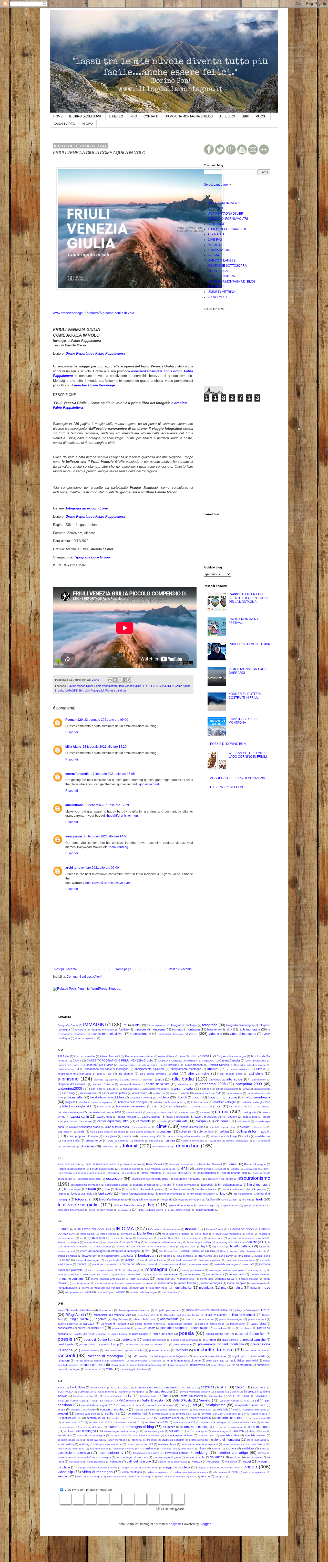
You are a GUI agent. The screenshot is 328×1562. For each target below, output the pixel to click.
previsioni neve (90, 1350)
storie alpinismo (199, 1439)
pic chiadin (246, 1328)
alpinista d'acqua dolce (123, 1079)
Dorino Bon (215, 245)
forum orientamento (170, 1193)
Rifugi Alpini (74, 1315)
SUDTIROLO (65, 1391)
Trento (166, 1396)
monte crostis (139, 1278)
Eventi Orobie (132, 1164)
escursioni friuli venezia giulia (150, 1178)
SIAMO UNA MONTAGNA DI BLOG (189, 116)
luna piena (244, 1255)
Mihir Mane (73, 746)
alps (161, 1079)
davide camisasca (237, 1140)
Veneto (204, 1400)
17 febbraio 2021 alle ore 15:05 (113, 774)
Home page (123, 969)
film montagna (72, 1189)
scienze (75, 1409)
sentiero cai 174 (261, 1413)
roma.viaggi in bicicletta (133, 1369)
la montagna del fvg (199, 1242)
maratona (98, 1264)
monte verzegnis (211, 1283)
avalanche (159, 1093)
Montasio (126, 1233)
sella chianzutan (202, 1409)
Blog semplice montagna (231, 1056)
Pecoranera (106, 1310)
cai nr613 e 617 (239, 1106)
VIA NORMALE (218, 297)
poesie (65, 1339)
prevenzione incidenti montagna (221, 1344)
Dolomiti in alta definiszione (250, 1065)
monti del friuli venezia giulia (111, 1287)
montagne (171, 1274)
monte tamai (165, 1283)
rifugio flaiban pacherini (243, 1360)
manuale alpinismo (210, 1260)
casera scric (250, 1116)
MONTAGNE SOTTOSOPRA (227, 265)
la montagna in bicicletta (230, 1242)
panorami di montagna (115, 1323)
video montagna (132, 1472)
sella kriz (222, 1409)
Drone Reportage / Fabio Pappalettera (95, 353)
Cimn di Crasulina (255, 1060)
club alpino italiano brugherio (107, 1131)
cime (161, 1126)
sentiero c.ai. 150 (212, 1413)
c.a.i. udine (173, 1106)
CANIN (77, 1060)
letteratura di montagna (125, 1251)
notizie (121, 1292)
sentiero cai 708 (96, 1417)
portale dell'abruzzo (154, 1339)
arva (246, 1088)
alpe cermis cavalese (153, 1073)
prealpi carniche (254, 1339)
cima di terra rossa (117, 1126)
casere (87, 1121)
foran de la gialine (152, 1189)
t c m (129, 1444)
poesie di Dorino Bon (98, 1339)
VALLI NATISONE (239, 1396)
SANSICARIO (98, 1387)
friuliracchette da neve (128, 1205)
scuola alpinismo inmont (174, 1409)
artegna (206, 1088)
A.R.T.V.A (63, 1056)
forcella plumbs (256, 1189)
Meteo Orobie (108, 1233)
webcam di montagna (89, 1476)
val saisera (75, 1461)
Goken (235, 1168)
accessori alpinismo (238, 1069)
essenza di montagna (146, 1184)
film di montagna (258, 1184)
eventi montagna (186, 1184)
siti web (174, 1431)
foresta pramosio (81, 1193)
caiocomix (260, 1106)
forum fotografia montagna (137, 1193)
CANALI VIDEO (64, 124)
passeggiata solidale (180, 1323)
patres (82, 1327)
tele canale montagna (71, 1448)
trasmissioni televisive (171, 1034)
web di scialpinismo (254, 1472)
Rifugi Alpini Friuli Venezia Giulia (112, 1314)
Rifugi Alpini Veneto (148, 1315)
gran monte (106, 1209)
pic (233, 1328)
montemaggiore (67, 1287)
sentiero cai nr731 (184, 1422)
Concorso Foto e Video (98, 1064)
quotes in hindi (149, 784)
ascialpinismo (262, 1088)
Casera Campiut (229, 1060)
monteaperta (258, 1283)
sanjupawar (73, 836)
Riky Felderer (120, 1319)
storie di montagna (227, 1439)
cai (219, 1106)
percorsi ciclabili (121, 1328)
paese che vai (205, 1319)
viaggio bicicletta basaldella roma (97, 1467)
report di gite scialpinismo (109, 1360)
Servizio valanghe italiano (194, 1391)
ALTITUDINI (216, 224)
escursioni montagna (187, 1178)
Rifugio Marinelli (243, 1315)
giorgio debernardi (255, 1205)
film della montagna (230, 1184)
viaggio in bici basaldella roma (140, 1467)
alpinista (99, 1079)
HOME (58, 116)
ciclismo (221, 1121)
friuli (259, 1199)
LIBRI (245, 116)
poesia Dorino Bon (217, 1333)
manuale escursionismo (241, 1260)
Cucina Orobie (127, 1065)
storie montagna (256, 1439)
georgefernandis (77, 774)
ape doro (112, 1088)
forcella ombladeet (206, 1189)
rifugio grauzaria (94, 1365)
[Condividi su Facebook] (124, 680)
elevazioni (113, 1173)
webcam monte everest (171, 1476)
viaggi (246, 1461)
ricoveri (156, 1360)
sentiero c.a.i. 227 (186, 1413)
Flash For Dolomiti (210, 1164)
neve (266, 1287)
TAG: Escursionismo (110, 1396)
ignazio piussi (97, 1238)
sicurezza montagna (231, 1427)
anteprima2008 (70, 1088)
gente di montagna (181, 1205)
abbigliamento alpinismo (149, 1068)
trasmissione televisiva (106, 1034)
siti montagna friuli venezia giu (121, 1431)
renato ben (82, 1360)
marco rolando (149, 1264)
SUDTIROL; (259, 1387)
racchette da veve (255, 1350)
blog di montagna (222, 1097)
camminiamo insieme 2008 (104, 1112)
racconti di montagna (105, 1356)
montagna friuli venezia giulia (226, 1270)
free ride (246, 1199)
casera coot (104, 1116)
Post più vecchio (180, 969)
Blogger (205, 1524)
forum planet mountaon (201, 1193)
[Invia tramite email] (110, 680)
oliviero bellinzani (144, 1319)
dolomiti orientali (161, 1146)
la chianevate (111, 1242)
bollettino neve (200, 1102)
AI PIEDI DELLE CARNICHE (227, 229)
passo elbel (237, 1323)
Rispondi (71, 732)
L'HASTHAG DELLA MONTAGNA (242, 720)
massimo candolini (174, 1264)
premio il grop (110, 1344)
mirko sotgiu (133, 1270)
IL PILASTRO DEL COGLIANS (92, 1229)
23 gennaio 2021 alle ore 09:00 (106, 720)
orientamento (169, 1319)
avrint (185, 1093)
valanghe (115, 1461)
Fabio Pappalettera (106, 685)
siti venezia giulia (154, 1431)
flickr (118, 1189)
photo (151, 1327)
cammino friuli (134, 1112)
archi (69, 867)
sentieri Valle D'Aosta (87, 1413)
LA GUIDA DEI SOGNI (241, 1229)
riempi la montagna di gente (183, 1360)
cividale (244, 1126)
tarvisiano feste (167, 1444)
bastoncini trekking (141, 1097)
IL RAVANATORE (219, 250)
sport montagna (117, 1439)
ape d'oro (96, 1088)
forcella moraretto (179, 1189)
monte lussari (226, 1278)
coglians (165, 1131)
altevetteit (215, 1079)
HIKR (267, 1168)
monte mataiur (249, 1278)
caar (209, 1106)
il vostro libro (165, 1238)
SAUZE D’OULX (120, 1387)
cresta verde (94, 1140)
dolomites (88, 1146)
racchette (182, 1350)
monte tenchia (187, 1283)
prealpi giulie (65, 1344)
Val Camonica (127, 1400)
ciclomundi (243, 1121)
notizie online (170, 1292)
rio (229, 1365)
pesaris (139, 1328)
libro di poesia (228, 1251)
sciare (61, 1409)
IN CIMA (87, 124)
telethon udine (99, 1448)
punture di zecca (159, 1350)
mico (91, 1270)
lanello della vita (241, 1246)
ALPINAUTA (216, 234)
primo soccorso (112, 1350)
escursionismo (254, 1178)
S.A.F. (61, 1387)
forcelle (62, 1193)
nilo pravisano (73, 1292)
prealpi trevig (87, 1344)
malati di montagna (87, 1260)
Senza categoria (160, 1391)
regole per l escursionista (248, 1356)
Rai (124, 1025)
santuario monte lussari (160, 1405)
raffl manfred (140, 1356)
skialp (252, 1431)
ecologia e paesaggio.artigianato (82, 1173)
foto (137, 1025)
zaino (193, 1476)
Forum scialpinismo (102, 1168)
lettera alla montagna (93, 1251)
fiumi (107, 1189)
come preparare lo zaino (82, 1136)
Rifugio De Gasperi (215, 1314)
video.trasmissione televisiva (191, 1472)
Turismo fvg (216, 1396)
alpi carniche (198, 1073)
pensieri (97, 1328)
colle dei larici (205, 1131)
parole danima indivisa (148, 1323)
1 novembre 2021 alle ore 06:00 (96, 867)
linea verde (214, 1029)
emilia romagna (151, 1172)
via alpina (231, 1461)
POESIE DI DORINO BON (228, 744)
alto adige (234, 1079)
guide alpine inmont (179, 1209)
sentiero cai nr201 (259, 1418)
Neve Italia (201, 1233)
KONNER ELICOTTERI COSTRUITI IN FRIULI (245, 695)
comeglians (110, 1136)
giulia (92, 1209)
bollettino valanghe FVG (256, 1102)
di (254, 1140)
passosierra (65, 1327)
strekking (84, 1444)
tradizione (248, 1448)
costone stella (71, 1140)
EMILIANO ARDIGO (69, 1164)
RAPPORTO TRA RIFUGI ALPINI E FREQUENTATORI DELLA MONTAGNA (248, 598)
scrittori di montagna (114, 1409)
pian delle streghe (173, 1328)
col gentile (185, 1131)
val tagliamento (96, 1461)
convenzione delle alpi (223, 1136)
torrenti (216, 1448)
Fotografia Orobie (68, 1025)
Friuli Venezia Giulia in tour (161, 1168)
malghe (129, 1259)
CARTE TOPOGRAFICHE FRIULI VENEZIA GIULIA (120, 1060)
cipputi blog (228, 1127)
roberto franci (93, 1369)
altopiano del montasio (72, 1084)
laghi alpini (218, 1246)
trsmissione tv (66, 1457)
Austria (204, 1056)
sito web (238, 1431)
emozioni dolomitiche (179, 1173)
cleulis (81, 1131)
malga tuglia (112, 1260)
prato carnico (230, 1339)
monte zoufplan (236, 1283)
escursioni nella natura (219, 1178)
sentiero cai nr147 (200, 1417)
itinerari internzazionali (253, 1238)
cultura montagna (193, 1140)
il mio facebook (123, 1238)
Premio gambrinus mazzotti (134, 1310)
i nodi (249, 1233)
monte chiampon (260, 1274)
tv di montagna (102, 1457)
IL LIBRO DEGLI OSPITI (85, 116)
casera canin (79, 1116)
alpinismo (68, 1079)
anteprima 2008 (212, 1084)
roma (109, 1369)
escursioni (114, 1178)
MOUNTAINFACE (220, 271)
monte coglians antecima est (108, 1278)
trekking (201, 1452)
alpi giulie (256, 1073)
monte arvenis (192, 1274)
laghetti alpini (188, 1246)
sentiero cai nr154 (229, 1418)
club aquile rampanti (142, 1131)
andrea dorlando (130, 1084)
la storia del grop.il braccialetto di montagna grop (145, 1246)
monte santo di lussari (140, 1283)
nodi (88, 1292)
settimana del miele (91, 1427)
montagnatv (154, 1274)
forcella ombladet (232, 1189)
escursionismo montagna (85, 1184)
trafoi (263, 1448)
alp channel (125, 1073)
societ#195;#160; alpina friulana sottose (135, 1435)
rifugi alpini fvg (215, 1360)
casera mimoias (127, 1116)
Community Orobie (68, 1065)
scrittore (89, 1409)
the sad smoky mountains (178, 1448)
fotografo (80, 1029)
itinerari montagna (68, 1242)
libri (81, 690)
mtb (223, 1287)
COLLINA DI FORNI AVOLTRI (228, 219)
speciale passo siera (70, 1439)
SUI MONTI (215, 286)
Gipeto (222, 1168)
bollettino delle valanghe (133, 1102)
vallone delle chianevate (172, 1461)
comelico (128, 1136)
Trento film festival (191, 1395)
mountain (138, 1287)
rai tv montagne (249, 1029)
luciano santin (225, 1255)
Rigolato (100, 1319)
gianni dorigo (206, 1205)
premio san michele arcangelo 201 (146, 1344)
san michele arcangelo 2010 (98, 1405)
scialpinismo (215, 1405)
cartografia (249, 1112)
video (193, 1034)
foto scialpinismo (156, 1025)
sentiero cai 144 (237, 1413)
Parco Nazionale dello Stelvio (76, 1310)
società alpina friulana (178, 1435)
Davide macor (76, 685)
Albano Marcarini (110, 1056)
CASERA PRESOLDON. (227, 787)
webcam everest (116, 1476)
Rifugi (265, 1310)
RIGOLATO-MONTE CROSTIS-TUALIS (209, 1310)
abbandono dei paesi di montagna (107, 1068)
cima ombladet (142, 1127)
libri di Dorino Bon (193, 1251)
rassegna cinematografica (170, 1356)
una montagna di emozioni (132, 1457)
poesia (186, 1333)
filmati (91, 1189)
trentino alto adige (233, 1452)
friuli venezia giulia (130, 685)
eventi (167, 1184)
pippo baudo (119, 1334)
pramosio (209, 1339)
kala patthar (91, 1242)
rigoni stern (217, 1365)
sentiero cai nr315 (128, 1422)
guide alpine (155, 1209)
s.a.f (247, 1400)
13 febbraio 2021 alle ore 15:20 (105, 746)
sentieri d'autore (161, 1413)
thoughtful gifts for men (122, 815)
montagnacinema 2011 (128, 1274)
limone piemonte (67, 1255)
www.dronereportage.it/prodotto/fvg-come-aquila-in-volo (93, 313)
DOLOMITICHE (171, 1065)
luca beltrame (185, 1255)
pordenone (128, 1339)
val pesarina (254, 1457)
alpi (175, 1073)
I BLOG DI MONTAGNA (224, 203)
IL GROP (63, 1229)
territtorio (150, 1448)
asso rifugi (68, 1093)
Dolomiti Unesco (219, 1064)
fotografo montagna (102, 1029)
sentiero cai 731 (121, 1418)
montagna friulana (193, 1270)
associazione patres (114, 1093)
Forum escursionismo (71, 1168)
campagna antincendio (161, 1112)
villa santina (220, 1472)
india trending (118, 847)
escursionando (206, 1172)
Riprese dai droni (115, 690)
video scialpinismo (85, 1038)
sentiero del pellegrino (214, 1422)
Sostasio (78, 1396)
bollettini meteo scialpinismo (97, 1102)
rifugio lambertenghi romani (146, 1365)
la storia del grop (100, 1246)
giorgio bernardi (229, 1205)
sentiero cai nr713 (156, 1422)
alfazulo (260, 1068)
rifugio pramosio (176, 1365)
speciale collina (229, 1435)
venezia (197, 1461)
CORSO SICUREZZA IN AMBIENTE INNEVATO (186, 1060)
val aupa (216, 1457)
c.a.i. (155, 1106)
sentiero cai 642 (71, 1417)
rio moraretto (244, 1364)
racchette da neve (214, 1349)
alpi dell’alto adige (231, 1073)
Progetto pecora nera (168, 1310)
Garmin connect (204, 1168)
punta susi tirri (135, 1350)
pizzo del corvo (163, 1333)
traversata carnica (177, 1452)
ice (81, 1238)
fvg (151, 1204)
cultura (170, 1140)
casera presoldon (177, 1116)
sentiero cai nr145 (146, 1418)
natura (238, 1287)
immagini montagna (186, 1029)
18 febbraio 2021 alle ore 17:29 (107, 805)
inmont (232, 1238)
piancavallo (200, 1328)
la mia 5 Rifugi (132, 1242)
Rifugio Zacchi (78, 1319)
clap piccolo (65, 1131)
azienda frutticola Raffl (207, 1093)
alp (109, 1073)
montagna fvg (258, 1270)
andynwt (175, 1524)
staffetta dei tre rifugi (144, 1439)
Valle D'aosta (152, 1400)
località (128, 1255)
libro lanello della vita (253, 1251)
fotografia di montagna (240, 1025)
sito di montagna (197, 1431)
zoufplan (220, 1476)
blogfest (70, 1102)
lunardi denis (262, 1255)
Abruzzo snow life (84, 1056)
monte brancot (215, 1274)
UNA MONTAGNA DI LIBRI (226, 213)
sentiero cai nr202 (73, 1422)
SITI (223, 1387)
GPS (184, 1168)
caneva (205, 1112)
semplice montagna (254, 1409)
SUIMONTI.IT (85, 1391)
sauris (183, 1405)
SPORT (240, 1387)
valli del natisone (139, 1461)
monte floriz (187, 1278)
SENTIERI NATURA (221, 276)
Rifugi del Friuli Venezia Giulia (181, 1315)
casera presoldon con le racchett (215, 1116)
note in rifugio (105, 1292)
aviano (174, 1093)
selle (236, 1409)
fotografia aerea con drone (87, 508)
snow (263, 1431)
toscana (231, 1448)
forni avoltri (105, 1193)
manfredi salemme (182, 1260)
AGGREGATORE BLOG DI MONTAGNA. (238, 778)
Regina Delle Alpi (247, 1310)
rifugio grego (118, 1365)
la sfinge (255, 1242)
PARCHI (261, 116)
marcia (112, 1264)
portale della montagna (184, 1339)
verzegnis (213, 1461)
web (235, 1472)
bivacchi (182, 1097)
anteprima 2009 (249, 1084)
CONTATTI (151, 116)
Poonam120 (74, 720)
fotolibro (124, 1029)
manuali (81, 1264)
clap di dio (260, 1127)
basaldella (75, 1097)
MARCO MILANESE (221, 260)
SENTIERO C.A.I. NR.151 (180, 1387)
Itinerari (191, 1229)
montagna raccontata (97, 1274)
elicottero (130, 1173)
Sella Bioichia (106, 1391)
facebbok (207, 1184)
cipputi (213, 1127)
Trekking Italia (148, 1396)
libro (212, 1251)
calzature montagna (70, 1112)
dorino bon (188, 1145)
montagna (156, 1269)
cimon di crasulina (192, 1126)
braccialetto (104, 1106)
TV (129, 1396)
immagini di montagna (149, 1029)
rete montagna (138, 1360)
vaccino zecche (195, 1457)
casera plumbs (151, 1116)
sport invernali (95, 1439)
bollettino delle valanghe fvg (169, 1102)
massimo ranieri (200, 1264)
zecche (205, 1476)
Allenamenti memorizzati (139, 1056)
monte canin (236, 1274)
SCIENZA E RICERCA (148, 1387)
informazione (215, 1238)
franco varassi (229, 1199)
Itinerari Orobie (214, 1229)
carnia (222, 1111)
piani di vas (220, 1328)
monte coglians (73, 1278)
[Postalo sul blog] (115, 680)
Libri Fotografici (94, 690)
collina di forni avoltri (253, 1131)
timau (202, 1448)
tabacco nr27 (145, 1444)
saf (257, 1400)
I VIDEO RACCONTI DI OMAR (249, 644)
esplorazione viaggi (116, 1184)
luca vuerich (205, 1255)
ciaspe (201, 1121)
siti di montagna (259, 1427)
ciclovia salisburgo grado (84, 1126)
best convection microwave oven (108, 883)
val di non (235, 1457)
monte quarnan (81, 1283)
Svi (91, 1396)
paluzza (88, 1323)
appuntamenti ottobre (156, 1088)
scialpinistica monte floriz (250, 1405)
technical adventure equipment (199, 1444)
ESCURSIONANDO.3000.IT (102, 1164)
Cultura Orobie (149, 1065)
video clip (215, 1034)
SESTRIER (207, 1387)
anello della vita (157, 1084)
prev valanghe (182, 1344)
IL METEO (116, 116)
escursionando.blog (89, 1178)
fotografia (210, 1025)
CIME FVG (215, 240)
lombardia (146, 1255)
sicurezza (169, 1426)
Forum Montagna (255, 1164)
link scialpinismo (110, 1255)
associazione (88, 1093)
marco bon (128, 1264)
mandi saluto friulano (153, 1260)
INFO (133, 116)
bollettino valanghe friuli (76, 1106)
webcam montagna (141, 1476)
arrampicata (183, 1088)
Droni (89, 685)
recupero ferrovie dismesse (210, 1356)
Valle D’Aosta (182, 1400)
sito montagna (220, 1431)
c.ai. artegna (193, 1106)
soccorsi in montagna (91, 1435)
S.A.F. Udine (77, 1387)
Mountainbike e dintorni (176, 1233)
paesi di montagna (231, 1319)
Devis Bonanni (194, 1064)
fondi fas (131, 1189)
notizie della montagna (143, 1292)
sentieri (63, 1413)
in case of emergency (190, 1238)
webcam (63, 1476)
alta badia (183, 1079)
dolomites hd (109, 1146)
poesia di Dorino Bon (250, 1334)
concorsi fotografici (150, 1136)
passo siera (258, 1323)
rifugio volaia (198, 1364)
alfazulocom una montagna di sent (80, 1073)
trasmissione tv (140, 1034)
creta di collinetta (118, 1140)
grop (141, 1209)
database (215, 1140)
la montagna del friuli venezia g (163, 1242)
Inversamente (172, 1229)
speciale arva (207, 1435)
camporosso (187, 1112)
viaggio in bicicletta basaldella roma (219, 1467)
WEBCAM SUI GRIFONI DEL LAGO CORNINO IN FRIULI (249, 754)
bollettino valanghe (224, 1102)
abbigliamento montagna (186, 1068)
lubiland (167, 1255)
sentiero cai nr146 (172, 1417)
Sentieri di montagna (131, 1391)
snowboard (64, 1435)
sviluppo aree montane (108, 1444)
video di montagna (243, 1034)
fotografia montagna (144, 1199)
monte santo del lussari (109, 1283)
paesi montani (257, 1319)
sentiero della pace (243, 1422)
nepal (253, 1287)
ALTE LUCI (227, 116)
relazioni (64, 1360)
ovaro (188, 1319)
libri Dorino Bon (168, 1251)
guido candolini (205, 1209)
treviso (262, 1452)
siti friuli (68, 1431)
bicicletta (163, 1097)
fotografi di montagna (184, 1025)
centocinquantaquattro (113, 1121)
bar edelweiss (234, 1093)
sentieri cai (112, 1413)
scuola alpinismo (145, 1409)
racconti (66, 1355)
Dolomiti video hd (68, 1069)
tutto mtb (83, 1457)
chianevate (180, 1121)
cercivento (143, 1121)
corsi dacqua (262, 1136)
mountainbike (182, 1287)
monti (85, 1287)
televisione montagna (126, 1448)
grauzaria (124, 1209)
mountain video (158, 1287)
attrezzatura (139, 1093)
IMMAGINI (71, 690)
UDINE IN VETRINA (221, 292)
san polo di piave (130, 1405)
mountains (206, 1287)
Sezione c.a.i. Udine (227, 1391)
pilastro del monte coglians (90, 1334)
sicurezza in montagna (196, 1427)
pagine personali (68, 1323)
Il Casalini (153, 1229)
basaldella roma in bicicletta (107, 1097)
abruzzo (213, 1069)
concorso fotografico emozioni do (185, 1136)
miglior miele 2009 (109, 1270)
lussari (66, 1259)
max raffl (248, 1264)
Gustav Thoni (252, 1168)
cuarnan (139, 1140)
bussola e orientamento (131, 1106)
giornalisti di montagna (71, 1209)
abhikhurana (74, 805)
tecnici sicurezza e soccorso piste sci (244, 1444)
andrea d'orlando (103, 1084)
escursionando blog (234, 1172)
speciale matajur (255, 1435)
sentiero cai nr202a (100, 1422)
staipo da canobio (173, 1439)
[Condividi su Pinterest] (129, 680)
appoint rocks (131, 1088)
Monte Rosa (145, 1233)
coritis (246, 1136)
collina (224, 1131)
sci (194, 1405)
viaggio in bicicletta (176, 1467)
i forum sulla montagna (227, 1233)
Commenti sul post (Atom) (84, 976)
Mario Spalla (87, 1233)
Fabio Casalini (155, 1164)
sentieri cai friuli (137, 1413)
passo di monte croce (211, 1323)
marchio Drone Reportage (94, 385)
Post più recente (65, 969)
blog (195, 1097)
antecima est (186, 1084)
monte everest (166, 1278)
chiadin (163, 1121)
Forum (232, 1164)
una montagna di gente (167, 1457)
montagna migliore (68, 1274)
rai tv (229, 1029)
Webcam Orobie (229, 1400)
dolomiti (129, 1145)
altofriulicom (259, 1079)
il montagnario (145, 1238)
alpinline (147, 1079)
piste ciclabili (140, 1333)
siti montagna (86, 1431)
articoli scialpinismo (227, 1088)
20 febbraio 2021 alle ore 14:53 (106, 836)
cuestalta (154, 1140)
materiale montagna (226, 1264)
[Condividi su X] (119, 680)
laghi (204, 1246)
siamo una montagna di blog (131, 1427)
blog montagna (258, 1097)
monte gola (207, 1278)
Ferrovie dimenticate (181, 1164)
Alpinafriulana (166, 1056)
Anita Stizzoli (187, 1056)
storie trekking (66, 1444)
